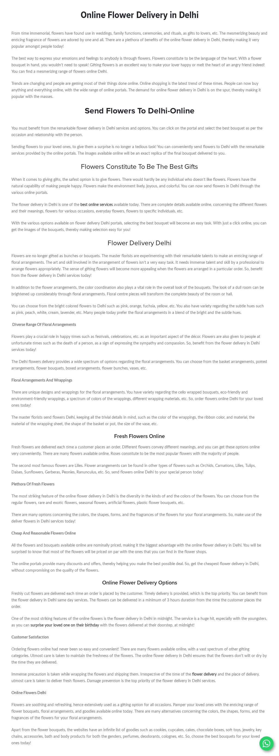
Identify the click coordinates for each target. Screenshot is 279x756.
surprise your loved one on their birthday (65, 625)
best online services (96, 205)
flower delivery (204, 674)
